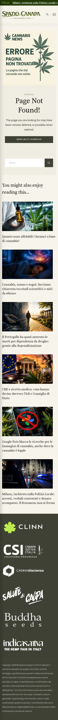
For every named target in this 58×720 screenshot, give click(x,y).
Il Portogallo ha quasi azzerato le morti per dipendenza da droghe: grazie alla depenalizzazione (25, 341)
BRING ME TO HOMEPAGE (29, 139)
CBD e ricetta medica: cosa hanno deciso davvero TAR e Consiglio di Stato (26, 393)
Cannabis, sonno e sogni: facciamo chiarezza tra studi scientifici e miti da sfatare (27, 289)
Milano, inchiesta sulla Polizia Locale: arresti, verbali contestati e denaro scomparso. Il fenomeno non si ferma (28, 498)
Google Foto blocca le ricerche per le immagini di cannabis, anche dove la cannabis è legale (27, 446)
